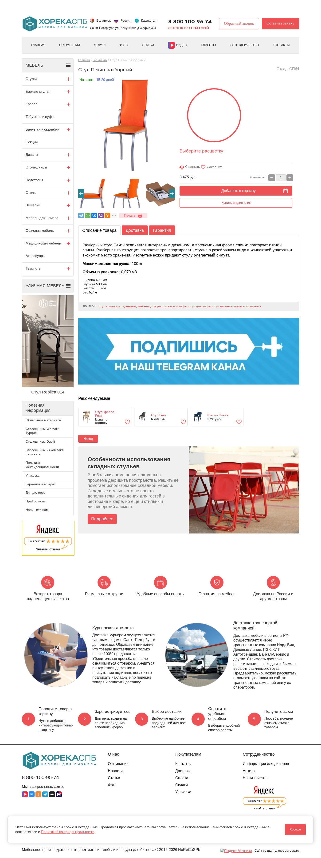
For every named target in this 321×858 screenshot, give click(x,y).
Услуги (100, 45)
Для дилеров (35, 492)
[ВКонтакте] (94, 215)
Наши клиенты (255, 778)
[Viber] (101, 215)
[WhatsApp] (87, 215)
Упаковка (32, 475)
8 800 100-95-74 (40, 777)
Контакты (281, 45)
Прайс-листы (36, 501)
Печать (130, 215)
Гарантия (162, 230)
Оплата (181, 778)
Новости (115, 771)
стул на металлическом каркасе (237, 306)
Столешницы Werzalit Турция (42, 431)
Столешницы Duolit (40, 441)
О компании (69, 45)
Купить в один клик (236, 202)
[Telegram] (81, 215)
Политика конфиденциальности (42, 465)
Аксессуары (35, 256)
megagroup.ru (288, 850)
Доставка (135, 230)
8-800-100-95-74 (190, 21)
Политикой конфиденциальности (67, 832)
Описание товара (99, 230)
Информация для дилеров (266, 764)
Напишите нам (37, 510)
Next (172, 193)
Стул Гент (158, 415)
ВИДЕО (181, 45)
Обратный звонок (239, 23)
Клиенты (208, 45)
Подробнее (102, 519)
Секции (32, 142)
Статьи (148, 45)
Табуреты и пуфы (40, 117)
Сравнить (192, 166)
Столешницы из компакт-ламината (45, 452)
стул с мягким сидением (117, 306)
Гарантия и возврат (40, 484)
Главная (38, 45)
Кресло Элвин (217, 415)
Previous (81, 193)
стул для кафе (199, 306)
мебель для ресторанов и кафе (162, 306)
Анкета (249, 771)
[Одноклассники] (107, 215)
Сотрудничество (244, 45)
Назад (88, 439)
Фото (123, 45)
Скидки (181, 785)
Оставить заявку (280, 23)
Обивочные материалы (44, 420)
